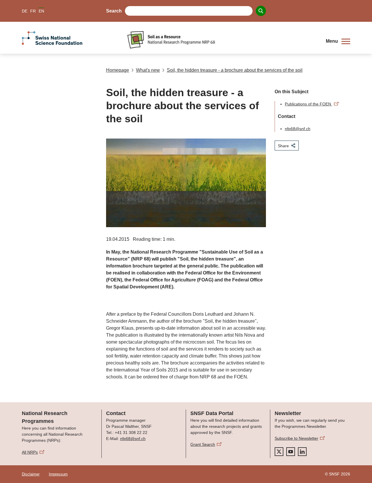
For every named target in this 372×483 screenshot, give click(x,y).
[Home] (222, 40)
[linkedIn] (302, 451)
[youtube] (290, 451)
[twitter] (279, 451)
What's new (148, 70)
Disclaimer (31, 474)
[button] (338, 41)
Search (114, 10)
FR (33, 11)
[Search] (261, 11)
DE (24, 11)
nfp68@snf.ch (297, 128)
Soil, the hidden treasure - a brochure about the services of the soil (235, 70)
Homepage (117, 70)
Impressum (58, 474)
